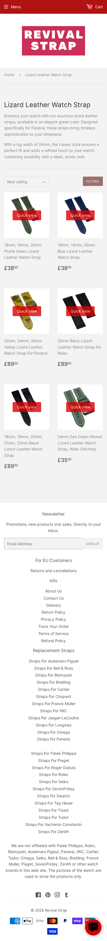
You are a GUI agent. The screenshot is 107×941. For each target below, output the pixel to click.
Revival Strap (56, 910)
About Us (53, 591)
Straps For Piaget (53, 760)
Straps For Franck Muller (53, 703)
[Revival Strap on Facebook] (38, 895)
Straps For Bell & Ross (53, 668)
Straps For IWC (53, 710)
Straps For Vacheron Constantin (53, 824)
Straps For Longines (53, 725)
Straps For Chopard (53, 696)
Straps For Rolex (53, 774)
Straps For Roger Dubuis (53, 767)
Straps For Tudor (54, 817)
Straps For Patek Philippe (53, 753)
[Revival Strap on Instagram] (57, 895)
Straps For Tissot (53, 810)
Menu (16, 6)
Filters (92, 181)
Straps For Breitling (53, 682)
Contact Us (54, 598)
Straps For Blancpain (53, 675)
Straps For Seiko (53, 781)
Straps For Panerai (53, 739)
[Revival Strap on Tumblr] (66, 895)
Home (9, 75)
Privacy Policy (53, 619)
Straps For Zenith (53, 831)
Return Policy (53, 612)
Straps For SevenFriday (54, 788)
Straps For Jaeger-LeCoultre (53, 718)
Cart (98, 6)
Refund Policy (53, 640)
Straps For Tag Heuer (54, 803)
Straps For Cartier (53, 689)
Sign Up (92, 544)
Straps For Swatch (53, 796)
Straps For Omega (53, 732)
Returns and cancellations (53, 570)
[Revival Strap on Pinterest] (48, 895)
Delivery (53, 605)
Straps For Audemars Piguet (54, 661)
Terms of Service (53, 633)
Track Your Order (53, 626)
